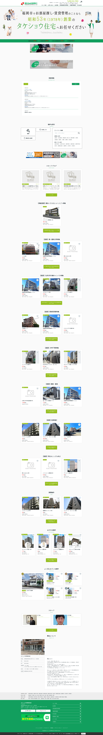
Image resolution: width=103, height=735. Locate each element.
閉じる (83, 733)
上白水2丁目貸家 (27, 100)
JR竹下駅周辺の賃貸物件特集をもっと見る (51, 375)
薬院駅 (60, 139)
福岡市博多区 (30, 693)
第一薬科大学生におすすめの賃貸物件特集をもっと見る (51, 267)
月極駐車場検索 (73, 5)
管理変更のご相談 (56, 716)
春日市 (56, 145)
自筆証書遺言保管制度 (64, 5)
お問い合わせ (50, 5)
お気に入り (44, 129)
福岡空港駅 (72, 137)
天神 (45, 698)
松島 (45, 695)
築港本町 (30, 695)
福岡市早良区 (50, 693)
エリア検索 (25, 130)
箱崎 (55, 698)
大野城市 (73, 145)
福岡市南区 (45, 693)
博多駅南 (50, 695)
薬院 (50, 698)
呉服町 (48, 698)
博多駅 (56, 137)
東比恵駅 (70, 139)
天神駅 (76, 137)
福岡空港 (42, 698)
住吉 (36, 695)
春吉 (43, 695)
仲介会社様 (79, 5)
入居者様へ (54, 721)
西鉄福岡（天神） (37, 698)
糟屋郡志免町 (60, 145)
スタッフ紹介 (44, 5)
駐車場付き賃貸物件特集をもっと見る (51, 447)
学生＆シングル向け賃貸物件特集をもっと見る (51, 483)
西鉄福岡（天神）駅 (66, 137)
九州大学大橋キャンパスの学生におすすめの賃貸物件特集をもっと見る (51, 303)
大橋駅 (63, 139)
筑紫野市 (65, 145)
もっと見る (51, 194)
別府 (38, 695)
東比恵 (57, 698)
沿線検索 (31, 130)
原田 (53, 695)
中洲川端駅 (60, 137)
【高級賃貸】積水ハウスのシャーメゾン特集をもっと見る (51, 230)
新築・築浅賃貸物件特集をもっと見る (51, 411)
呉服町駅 (56, 139)
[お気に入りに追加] (58, 208)
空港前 (33, 695)
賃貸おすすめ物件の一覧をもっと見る (51, 560)
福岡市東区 (41, 693)
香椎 (48, 695)
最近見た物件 (29, 138)
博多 (29, 698)
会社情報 (56, 5)
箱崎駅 (66, 139)
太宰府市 (69, 145)
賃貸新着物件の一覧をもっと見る (51, 521)
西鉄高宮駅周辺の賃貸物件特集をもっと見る (51, 339)
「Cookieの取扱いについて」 (69, 733)
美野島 (40, 695)
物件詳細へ (26, 106)
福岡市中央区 (36, 693)
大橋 (53, 698)
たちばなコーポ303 (28, 89)
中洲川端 (32, 698)
